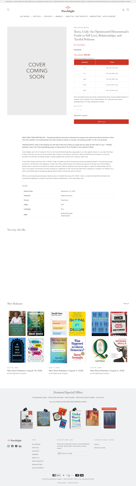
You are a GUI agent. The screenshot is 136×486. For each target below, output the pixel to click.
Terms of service (73, 482)
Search (96, 444)
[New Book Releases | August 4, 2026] (109, 337)
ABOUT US (70, 16)
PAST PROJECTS (81, 16)
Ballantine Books (81, 27)
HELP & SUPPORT (109, 16)
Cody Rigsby (80, 45)
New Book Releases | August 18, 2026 (24, 370)
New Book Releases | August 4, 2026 (107, 370)
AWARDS (59, 16)
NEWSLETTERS (95, 16)
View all (126, 304)
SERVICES (48, 16)
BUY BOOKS (25, 16)
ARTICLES (37, 16)
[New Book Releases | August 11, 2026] (68, 337)
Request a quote (81, 115)
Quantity (78, 106)
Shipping (76, 58)
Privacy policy (62, 482)
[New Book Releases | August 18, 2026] (26, 337)
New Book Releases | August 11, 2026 (66, 370)
